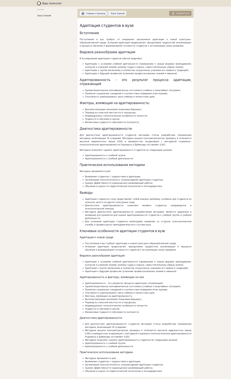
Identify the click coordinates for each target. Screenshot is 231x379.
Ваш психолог (52, 3)
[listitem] (55, 15)
